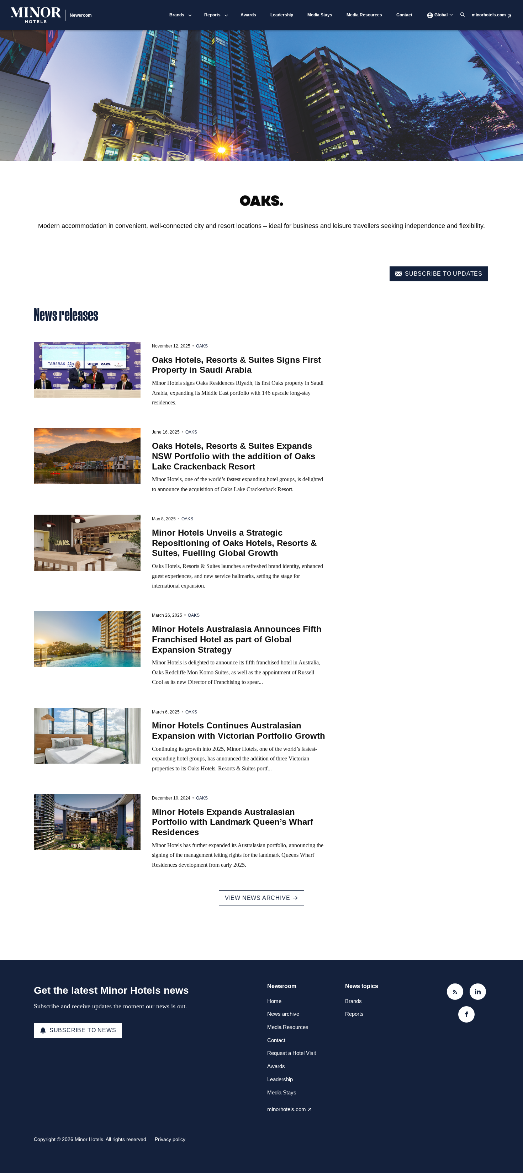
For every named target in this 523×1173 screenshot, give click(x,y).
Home (274, 1001)
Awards (248, 14)
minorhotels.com (489, 14)
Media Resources (364, 14)
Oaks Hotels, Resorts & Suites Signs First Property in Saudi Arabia (236, 365)
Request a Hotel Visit (291, 1053)
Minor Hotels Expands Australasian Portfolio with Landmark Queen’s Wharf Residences (232, 822)
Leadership (281, 14)
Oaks (202, 346)
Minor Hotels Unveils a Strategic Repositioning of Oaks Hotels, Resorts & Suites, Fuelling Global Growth (234, 543)
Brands (176, 14)
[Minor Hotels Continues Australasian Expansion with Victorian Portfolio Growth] (87, 736)
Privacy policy (170, 1139)
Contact (404, 14)
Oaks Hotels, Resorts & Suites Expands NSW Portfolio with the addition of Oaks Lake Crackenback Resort (233, 456)
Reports (212, 14)
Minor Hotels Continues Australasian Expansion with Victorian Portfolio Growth (238, 731)
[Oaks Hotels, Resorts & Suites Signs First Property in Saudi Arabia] (87, 370)
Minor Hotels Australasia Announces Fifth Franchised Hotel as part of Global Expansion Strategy (237, 639)
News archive (283, 1014)
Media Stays (319, 14)
